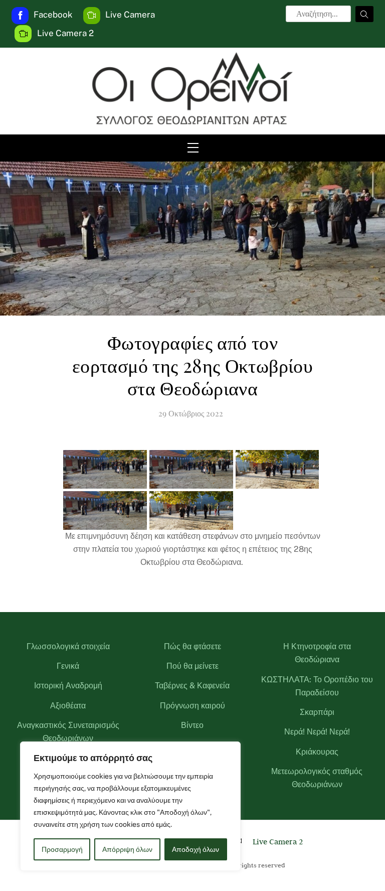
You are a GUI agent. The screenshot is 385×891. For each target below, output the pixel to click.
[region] (130, 806)
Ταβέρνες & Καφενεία (192, 685)
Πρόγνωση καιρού (192, 705)
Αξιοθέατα (68, 705)
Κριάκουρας (317, 752)
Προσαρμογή (62, 849)
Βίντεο (192, 725)
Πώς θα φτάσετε (192, 646)
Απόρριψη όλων (127, 849)
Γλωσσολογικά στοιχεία (68, 646)
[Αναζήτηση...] (364, 14)
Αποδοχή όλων (195, 849)
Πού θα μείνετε (192, 666)
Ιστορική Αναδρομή (68, 685)
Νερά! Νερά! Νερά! (317, 731)
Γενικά (68, 666)
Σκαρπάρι (317, 712)
